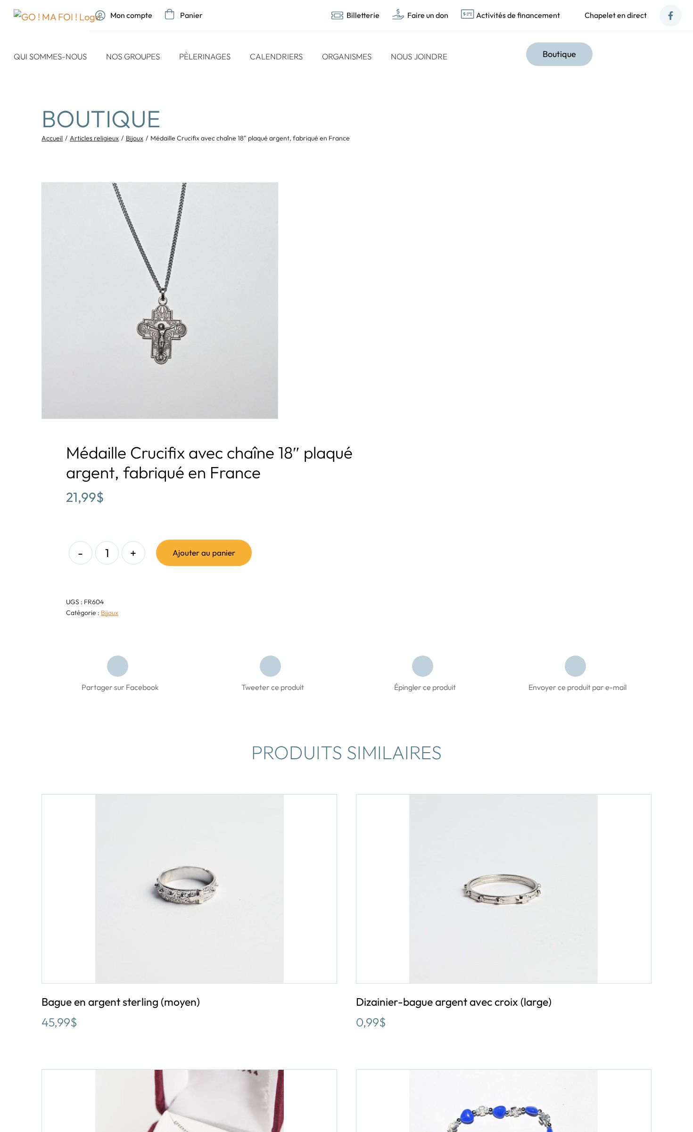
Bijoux (109, 612)
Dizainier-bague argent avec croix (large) (454, 1002)
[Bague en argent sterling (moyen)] (189, 889)
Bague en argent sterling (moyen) (120, 1002)
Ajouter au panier (204, 553)
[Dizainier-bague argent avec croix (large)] (503, 889)
